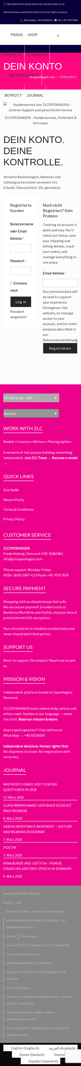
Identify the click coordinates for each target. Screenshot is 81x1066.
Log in (21, 302)
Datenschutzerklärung (60, 340)
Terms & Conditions (18, 509)
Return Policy (13, 499)
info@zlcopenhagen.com (22, 559)
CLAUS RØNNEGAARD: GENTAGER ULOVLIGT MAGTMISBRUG (37, 808)
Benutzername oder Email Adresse (21, 231)
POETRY (9, 847)
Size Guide (11, 490)
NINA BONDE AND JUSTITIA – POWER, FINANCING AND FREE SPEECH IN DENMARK (37, 866)
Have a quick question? (20, 730)
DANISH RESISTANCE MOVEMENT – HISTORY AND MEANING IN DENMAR (37, 829)
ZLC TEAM (16, 902)
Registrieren (60, 348)
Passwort (18, 260)
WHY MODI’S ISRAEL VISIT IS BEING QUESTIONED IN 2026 (30, 787)
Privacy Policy (14, 519)
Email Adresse (55, 273)
